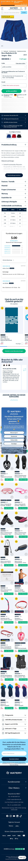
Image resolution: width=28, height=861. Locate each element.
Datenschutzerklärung (14, 764)
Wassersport (14, 432)
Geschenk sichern (14, 759)
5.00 (14, 238)
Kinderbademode (12, 51)
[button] (8, 245)
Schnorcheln (14, 440)
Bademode (6, 51)
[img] (6, 266)
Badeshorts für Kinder (21, 51)
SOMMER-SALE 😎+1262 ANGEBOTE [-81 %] (8, 17)
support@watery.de (16, 799)
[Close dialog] (25, 409)
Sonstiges (14, 443)
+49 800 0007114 (15, 796)
